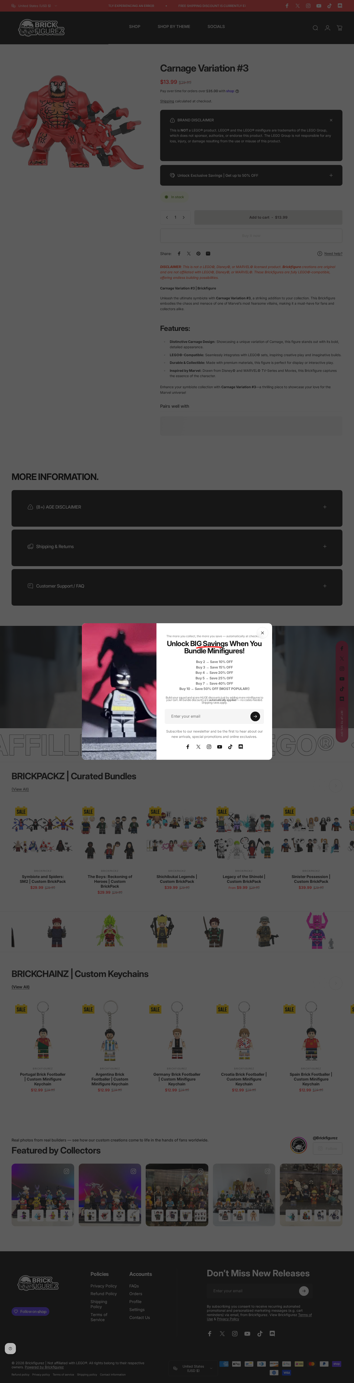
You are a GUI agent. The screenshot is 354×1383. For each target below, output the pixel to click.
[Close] (262, 633)
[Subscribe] (255, 716)
